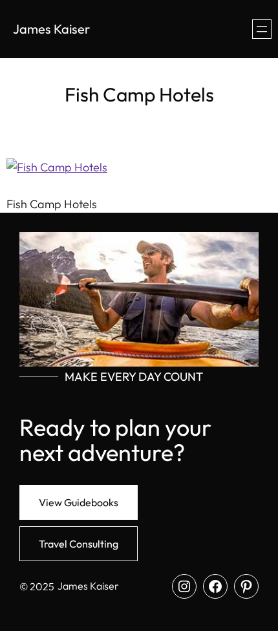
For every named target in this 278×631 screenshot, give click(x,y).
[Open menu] (262, 29)
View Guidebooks (78, 502)
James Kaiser (51, 29)
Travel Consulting (78, 543)
